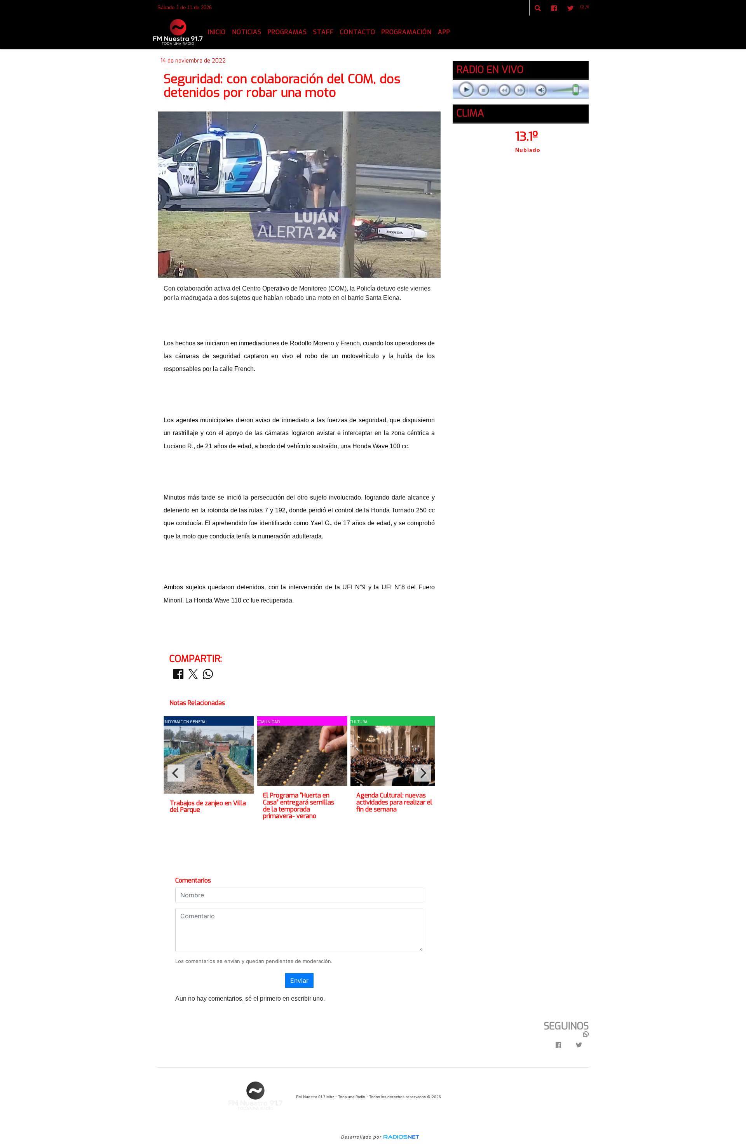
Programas (287, 32)
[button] (538, 8)
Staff (323, 32)
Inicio (217, 32)
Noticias (246, 32)
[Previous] (176, 773)
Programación (407, 32)
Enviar (299, 980)
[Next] (422, 773)
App (444, 32)
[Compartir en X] (193, 676)
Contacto (357, 32)
